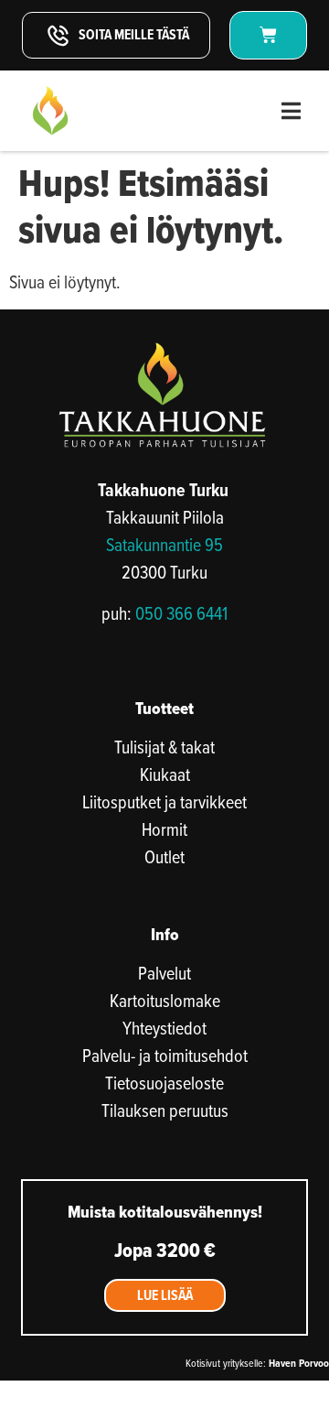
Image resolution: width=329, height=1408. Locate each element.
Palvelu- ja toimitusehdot (165, 1055)
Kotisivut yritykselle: (257, 1362)
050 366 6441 (181, 613)
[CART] (268, 35)
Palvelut (164, 973)
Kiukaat (165, 774)
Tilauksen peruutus (164, 1110)
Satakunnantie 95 (164, 544)
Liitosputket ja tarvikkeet (164, 802)
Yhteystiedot (164, 1028)
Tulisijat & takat (164, 747)
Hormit (164, 829)
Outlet (164, 857)
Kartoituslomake (165, 1001)
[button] (291, 110)
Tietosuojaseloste (164, 1083)
